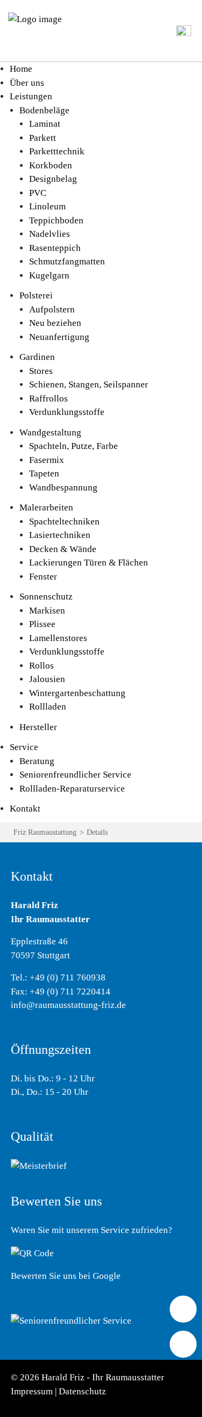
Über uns (27, 83)
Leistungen (31, 96)
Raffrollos (48, 398)
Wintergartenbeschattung (77, 693)
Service (24, 747)
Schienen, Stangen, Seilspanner (88, 384)
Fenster (43, 576)
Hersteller (38, 727)
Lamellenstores (58, 638)
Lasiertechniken (59, 535)
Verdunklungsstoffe (67, 412)
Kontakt (25, 808)
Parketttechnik (57, 151)
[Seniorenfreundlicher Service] (71, 1319)
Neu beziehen (55, 323)
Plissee (42, 624)
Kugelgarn (49, 275)
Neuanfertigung (59, 337)
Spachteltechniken (64, 521)
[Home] (35, 18)
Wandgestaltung (50, 432)
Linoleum (47, 206)
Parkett (42, 138)
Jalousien (47, 679)
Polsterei (36, 295)
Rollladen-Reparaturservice (72, 789)
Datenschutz (82, 1391)
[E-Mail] (183, 1344)
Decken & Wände (62, 549)
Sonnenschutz (46, 596)
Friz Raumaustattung (44, 832)
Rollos (41, 665)
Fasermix (46, 460)
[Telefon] (183, 1309)
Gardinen (37, 357)
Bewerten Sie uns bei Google (66, 1276)
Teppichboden (56, 220)
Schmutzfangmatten (67, 261)
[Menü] (183, 30)
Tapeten (44, 473)
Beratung (36, 761)
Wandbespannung (63, 487)
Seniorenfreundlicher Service (75, 774)
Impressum (32, 1391)
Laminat (44, 124)
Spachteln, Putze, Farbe (73, 446)
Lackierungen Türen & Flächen (88, 562)
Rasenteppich (55, 248)
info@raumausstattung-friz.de (68, 1005)
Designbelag (53, 179)
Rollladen (47, 706)
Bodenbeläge (44, 110)
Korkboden (50, 165)
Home (21, 69)
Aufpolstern (52, 309)
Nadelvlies (49, 234)
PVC (37, 193)
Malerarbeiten (46, 507)
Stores (41, 371)
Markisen (47, 610)
